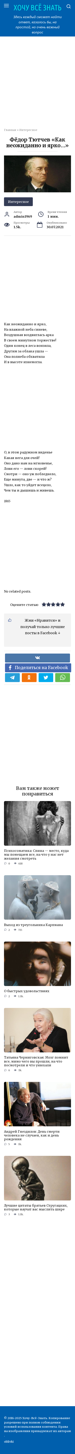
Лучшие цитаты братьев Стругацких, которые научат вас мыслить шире (36, 1207)
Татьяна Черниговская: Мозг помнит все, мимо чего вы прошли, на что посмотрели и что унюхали (36, 1061)
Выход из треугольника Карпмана (33, 925)
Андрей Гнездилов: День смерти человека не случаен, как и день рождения (32, 1135)
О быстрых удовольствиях (26, 991)
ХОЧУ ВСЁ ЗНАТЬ (37, 7)
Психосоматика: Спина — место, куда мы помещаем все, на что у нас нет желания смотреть (36, 854)
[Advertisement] (37, 84)
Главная (10, 130)
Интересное (28, 130)
